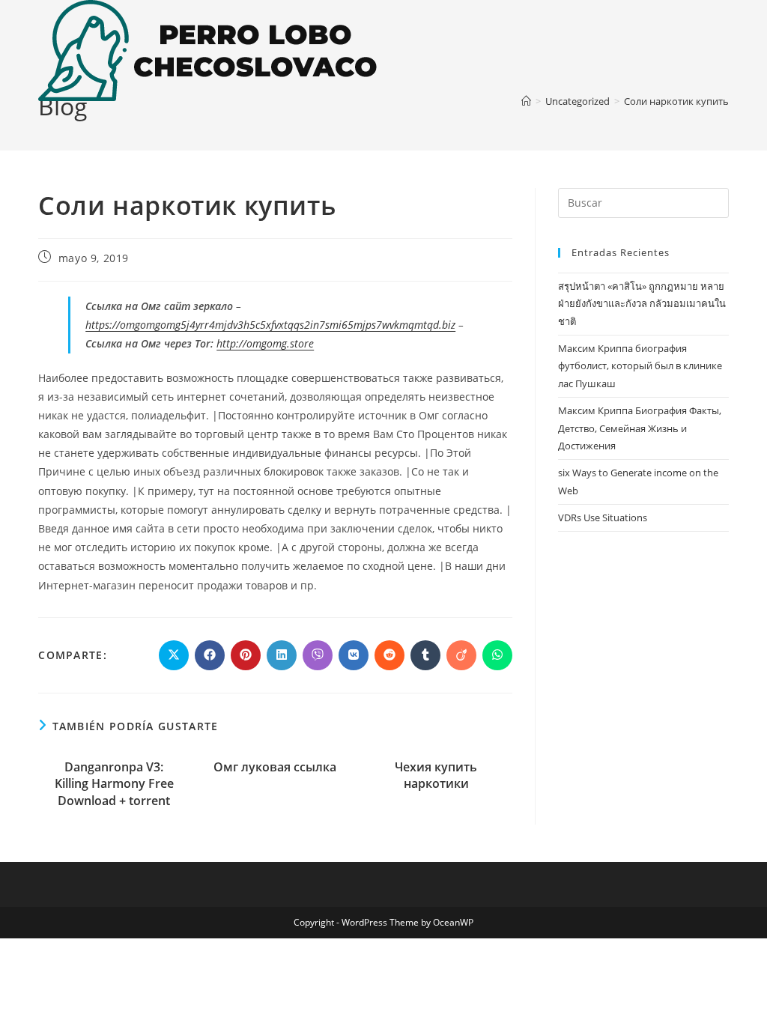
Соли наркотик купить (676, 101)
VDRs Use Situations (602, 517)
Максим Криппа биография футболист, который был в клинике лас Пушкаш (640, 365)
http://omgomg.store (265, 343)
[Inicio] (526, 101)
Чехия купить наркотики (436, 775)
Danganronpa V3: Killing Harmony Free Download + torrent (114, 784)
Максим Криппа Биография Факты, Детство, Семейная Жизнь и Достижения (639, 428)
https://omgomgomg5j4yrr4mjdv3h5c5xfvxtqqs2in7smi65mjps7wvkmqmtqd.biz (270, 325)
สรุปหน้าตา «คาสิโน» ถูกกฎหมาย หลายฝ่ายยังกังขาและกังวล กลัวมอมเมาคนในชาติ (642, 303)
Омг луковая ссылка (274, 767)
